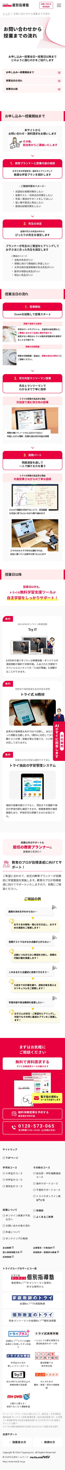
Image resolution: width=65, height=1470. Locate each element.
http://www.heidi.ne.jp (14, 1462)
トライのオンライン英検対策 (48, 1198)
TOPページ (12, 1158)
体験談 (40, 1210)
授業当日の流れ (14, 80)
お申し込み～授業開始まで (20, 72)
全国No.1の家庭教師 (32, 1303)
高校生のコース (14, 1186)
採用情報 (7, 1257)
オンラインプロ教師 (17, 1238)
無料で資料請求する (33, 1064)
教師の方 (49, 1442)
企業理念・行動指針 (42, 1248)
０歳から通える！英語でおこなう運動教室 (18, 1405)
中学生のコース (14, 1179)
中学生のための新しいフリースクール (18, 1364)
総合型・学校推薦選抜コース (48, 1175)
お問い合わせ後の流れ (18, 1225)
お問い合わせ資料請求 (46, 5)
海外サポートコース (47, 1183)
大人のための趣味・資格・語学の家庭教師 (46, 1385)
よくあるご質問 (44, 1217)
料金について (13, 1232)
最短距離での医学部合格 (46, 1364)
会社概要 (7, 1248)
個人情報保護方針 (11, 1252)
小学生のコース (14, 1173)
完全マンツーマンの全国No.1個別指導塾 (32, 1320)
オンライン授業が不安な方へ (18, 1217)
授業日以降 (12, 89)
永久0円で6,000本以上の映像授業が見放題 (18, 1383)
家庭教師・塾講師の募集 (44, 1252)
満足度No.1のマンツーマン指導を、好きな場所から (32, 1284)
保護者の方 (19, 1442)
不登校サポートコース (48, 1190)
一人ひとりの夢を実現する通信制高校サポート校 (46, 1342)
